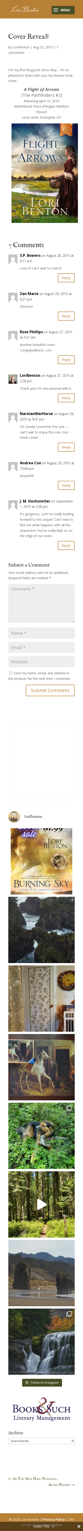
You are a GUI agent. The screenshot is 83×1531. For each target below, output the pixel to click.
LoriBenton (21, 47)
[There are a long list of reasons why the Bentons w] (41, 1204)
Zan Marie (29, 293)
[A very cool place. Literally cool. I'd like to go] (41, 930)
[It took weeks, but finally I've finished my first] (41, 1067)
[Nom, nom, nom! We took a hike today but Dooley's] (41, 1136)
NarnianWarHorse (36, 413)
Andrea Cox (30, 462)
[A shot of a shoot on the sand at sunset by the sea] (41, 1273)
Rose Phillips (31, 331)
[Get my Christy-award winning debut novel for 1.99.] (41, 861)
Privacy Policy (53, 1519)
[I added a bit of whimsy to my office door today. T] (41, 998)
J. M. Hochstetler (35, 501)
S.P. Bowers (30, 255)
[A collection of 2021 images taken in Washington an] (41, 1342)
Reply (66, 277)
